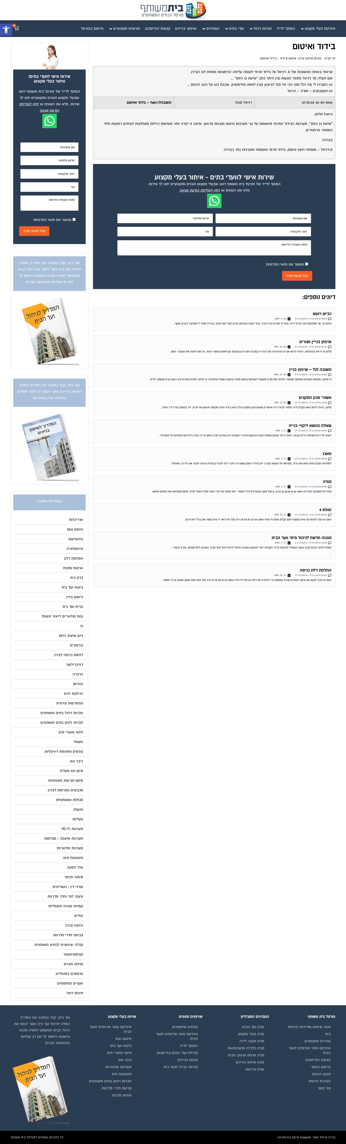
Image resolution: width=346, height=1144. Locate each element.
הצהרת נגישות (320, 1081)
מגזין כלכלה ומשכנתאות (246, 1048)
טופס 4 (325, 509)
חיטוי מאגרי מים (119, 1052)
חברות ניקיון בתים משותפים (110, 1081)
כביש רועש (322, 313)
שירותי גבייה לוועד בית (181, 1067)
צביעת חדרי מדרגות (117, 1088)
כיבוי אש (125, 1060)
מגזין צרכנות (254, 1069)
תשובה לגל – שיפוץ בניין (310, 369)
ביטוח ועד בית (121, 1045)
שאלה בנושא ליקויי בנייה (310, 425)
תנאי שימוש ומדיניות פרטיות (309, 1027)
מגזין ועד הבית (253, 1027)
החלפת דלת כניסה (315, 570)
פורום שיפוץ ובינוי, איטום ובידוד (300, 58)
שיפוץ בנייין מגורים (315, 341)
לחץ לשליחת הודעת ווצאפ (200, 190)
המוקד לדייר (188, 1045)
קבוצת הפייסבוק (318, 1060)
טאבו (327, 453)
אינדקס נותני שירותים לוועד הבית (310, 1050)
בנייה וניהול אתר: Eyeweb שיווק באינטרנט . (305, 1137)
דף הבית (330, 58)
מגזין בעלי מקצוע (251, 1034)
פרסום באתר (321, 1067)
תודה (327, 481)
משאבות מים (122, 1074)
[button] (6, 30)
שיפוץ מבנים (122, 1095)
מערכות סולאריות (118, 1067)
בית (328, 1034)
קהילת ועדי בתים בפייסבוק (177, 1052)
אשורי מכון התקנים (315, 397)
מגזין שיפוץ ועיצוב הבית (246, 1055)
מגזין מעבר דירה (251, 1041)
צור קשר (324, 1088)
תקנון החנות (321, 1074)
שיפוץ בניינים (188, 1060)
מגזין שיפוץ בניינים (250, 1062)
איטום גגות (123, 1038)
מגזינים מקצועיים (318, 1041)
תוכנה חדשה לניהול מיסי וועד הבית (301, 537)
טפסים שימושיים (185, 1027)
